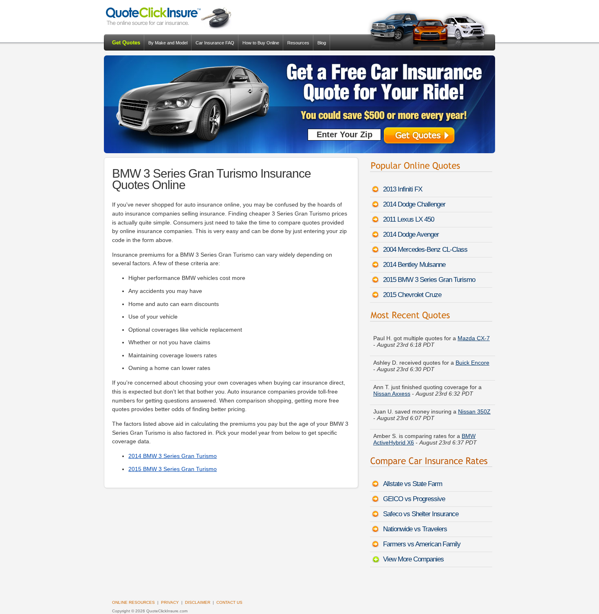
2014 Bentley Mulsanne (414, 264)
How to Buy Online (260, 42)
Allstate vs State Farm (412, 484)
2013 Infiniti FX (402, 189)
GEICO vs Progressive (414, 499)
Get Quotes (126, 43)
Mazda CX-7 (474, 337)
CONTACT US (229, 602)
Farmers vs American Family (421, 544)
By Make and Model (167, 42)
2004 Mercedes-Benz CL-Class (425, 249)
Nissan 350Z (474, 410)
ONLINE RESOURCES (133, 602)
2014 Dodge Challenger (414, 204)
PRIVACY (170, 602)
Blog (321, 42)
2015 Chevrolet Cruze (412, 295)
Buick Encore (472, 361)
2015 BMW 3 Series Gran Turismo (172, 469)
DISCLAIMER (197, 602)
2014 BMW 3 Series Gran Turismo (172, 456)
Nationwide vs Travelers (415, 529)
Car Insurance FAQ (215, 42)
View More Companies (413, 559)
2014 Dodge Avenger (411, 234)
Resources (298, 42)
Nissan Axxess (391, 392)
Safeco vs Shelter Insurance (420, 514)
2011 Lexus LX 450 (408, 219)
